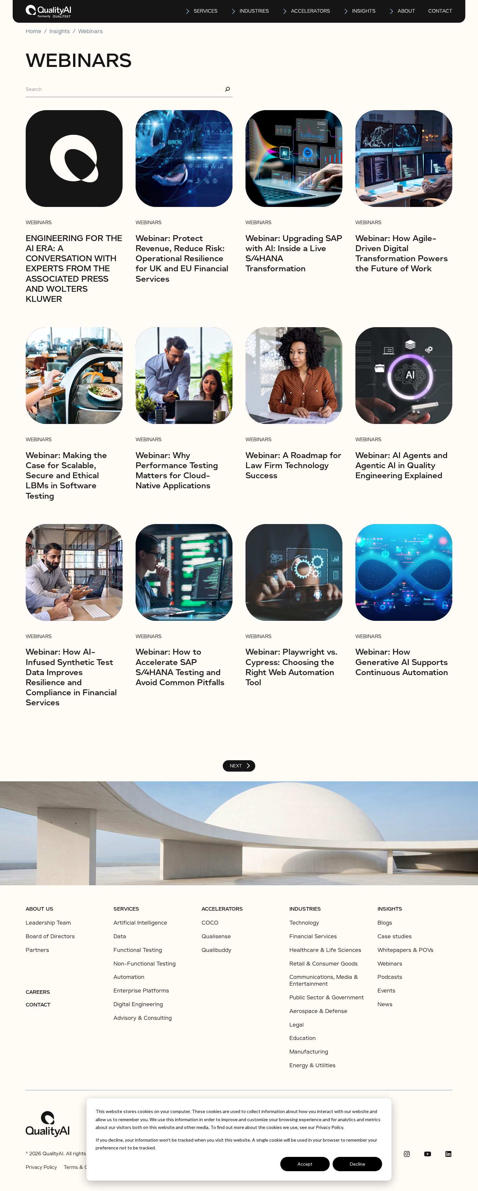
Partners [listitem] (37, 950)
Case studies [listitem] (395, 936)
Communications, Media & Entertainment (323, 980)
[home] (48, 11)
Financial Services (313, 936)
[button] (201, 11)
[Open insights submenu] (346, 11)
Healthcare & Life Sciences (325, 950)
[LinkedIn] (448, 1154)
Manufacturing (308, 1051)
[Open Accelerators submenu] (285, 11)
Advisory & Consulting (142, 1018)
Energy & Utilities (312, 1065)
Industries (254, 11)
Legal (296, 1024)
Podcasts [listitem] (390, 977)
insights (364, 11)
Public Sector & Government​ (326, 997)
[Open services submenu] (188, 11)
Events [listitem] (386, 991)
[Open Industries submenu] (234, 11)
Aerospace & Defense (318, 1011)
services (206, 11)
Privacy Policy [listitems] (41, 1167)
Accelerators (310, 11)
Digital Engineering (138, 1004)
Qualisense (216, 936)
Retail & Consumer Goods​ (323, 963)
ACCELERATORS (222, 909)
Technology (304, 922)
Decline (357, 1164)
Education (302, 1038)
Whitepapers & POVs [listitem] (405, 950)
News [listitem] (385, 1004)
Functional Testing (137, 950)
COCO (210, 922)
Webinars (90, 31)
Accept (305, 1164)
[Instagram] (407, 1154)
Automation (128, 977)
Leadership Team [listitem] (48, 923)
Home (33, 31)
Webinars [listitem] (390, 964)
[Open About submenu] (392, 11)
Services (126, 909)
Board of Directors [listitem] (50, 936)
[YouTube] (428, 1154)
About (406, 11)
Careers (38, 992)
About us (39, 909)
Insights (390, 909)
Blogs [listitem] (385, 923)
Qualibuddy (216, 950)
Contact (440, 11)
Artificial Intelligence (140, 922)
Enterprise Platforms (141, 990)
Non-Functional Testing (144, 963)
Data (119, 936)
